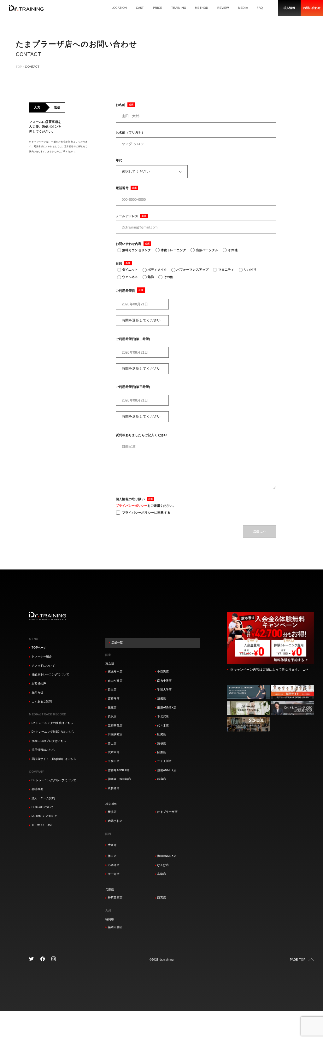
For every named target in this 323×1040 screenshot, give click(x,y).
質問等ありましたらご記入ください (141, 435)
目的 (119, 263)
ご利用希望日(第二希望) (133, 339)
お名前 (121, 105)
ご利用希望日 (125, 290)
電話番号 (122, 188)
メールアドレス (127, 216)
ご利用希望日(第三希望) (133, 387)
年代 (119, 160)
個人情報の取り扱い (130, 499)
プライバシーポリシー (131, 505)
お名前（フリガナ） (130, 132)
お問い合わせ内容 (129, 244)
